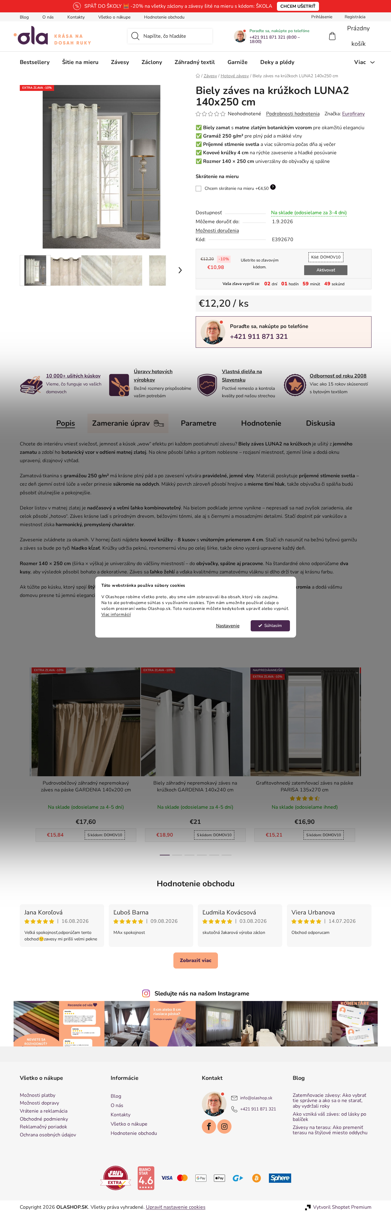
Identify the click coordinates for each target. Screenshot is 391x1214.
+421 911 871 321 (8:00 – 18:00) (274, 39)
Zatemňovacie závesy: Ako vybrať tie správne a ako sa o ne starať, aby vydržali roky (329, 1101)
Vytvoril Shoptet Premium (342, 1207)
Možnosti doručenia (217, 230)
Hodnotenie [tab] (261, 423)
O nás (48, 17)
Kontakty (76, 17)
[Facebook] (209, 1126)
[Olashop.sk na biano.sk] (146, 1177)
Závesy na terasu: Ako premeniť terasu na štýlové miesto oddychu (330, 1130)
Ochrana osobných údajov (48, 1135)
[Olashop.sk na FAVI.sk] (115, 1177)
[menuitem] (35, 62)
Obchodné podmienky (44, 1119)
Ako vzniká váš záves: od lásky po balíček (329, 1117)
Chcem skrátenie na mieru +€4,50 (239, 188)
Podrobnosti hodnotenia (293, 113)
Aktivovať (326, 270)
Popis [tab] (65, 423)
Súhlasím (273, 625)
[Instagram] (224, 1126)
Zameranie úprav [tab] (121, 423)
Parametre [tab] (198, 423)
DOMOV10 (326, 257)
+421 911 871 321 (259, 336)
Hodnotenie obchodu (164, 17)
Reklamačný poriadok (43, 1127)
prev (25, 760)
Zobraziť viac (195, 960)
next (367, 760)
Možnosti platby (37, 1095)
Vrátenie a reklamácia (43, 1111)
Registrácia (355, 17)
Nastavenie (228, 626)
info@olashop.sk (256, 1098)
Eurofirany (353, 113)
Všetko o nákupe (114, 17)
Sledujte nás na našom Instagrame (202, 994)
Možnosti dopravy (39, 1103)
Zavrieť (238, 358)
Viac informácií (116, 614)
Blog (24, 17)
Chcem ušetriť (298, 6)
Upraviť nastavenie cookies (176, 1207)
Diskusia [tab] (320, 423)
